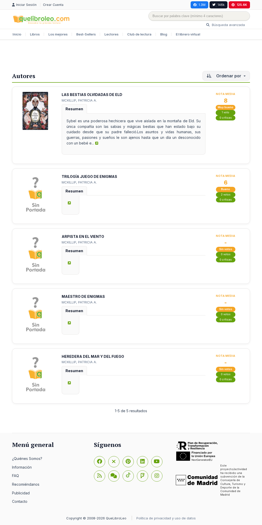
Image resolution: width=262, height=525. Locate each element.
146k (221, 5)
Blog (163, 34)
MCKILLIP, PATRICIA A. (79, 100)
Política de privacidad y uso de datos (166, 518)
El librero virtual (188, 34)
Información (22, 467)
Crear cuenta (53, 5)
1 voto (225, 112)
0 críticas (226, 117)
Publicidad (21, 493)
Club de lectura (139, 34)
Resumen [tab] (74, 109)
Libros (35, 34)
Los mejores (58, 34)
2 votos (226, 194)
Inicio (17, 34)
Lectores (111, 34)
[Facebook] (99, 461)
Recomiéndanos (25, 484)
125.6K (242, 5)
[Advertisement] (131, 56)
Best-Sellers (86, 34)
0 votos (226, 254)
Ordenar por (228, 75)
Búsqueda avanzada (228, 25)
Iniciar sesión (27, 5)
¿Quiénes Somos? (27, 458)
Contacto (19, 501)
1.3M (202, 5)
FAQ (15, 475)
